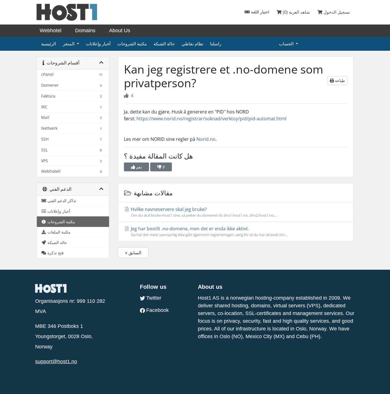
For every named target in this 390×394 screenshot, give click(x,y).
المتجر (69, 43)
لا (163, 167)
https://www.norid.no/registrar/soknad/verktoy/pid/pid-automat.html (211, 118)
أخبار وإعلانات (98, 43)
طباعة (339, 80)
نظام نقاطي (192, 43)
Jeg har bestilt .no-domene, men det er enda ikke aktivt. (208, 231)
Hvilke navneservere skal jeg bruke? (203, 212)
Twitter (153, 298)
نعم (138, 167)
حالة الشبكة (164, 43)
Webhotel (50, 30)
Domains (85, 30)
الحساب (287, 43)
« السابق (133, 252)
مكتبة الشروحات (132, 43)
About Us (119, 30)
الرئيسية (48, 43)
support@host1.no (56, 361)
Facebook (157, 310)
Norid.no (206, 139)
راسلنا (215, 43)
